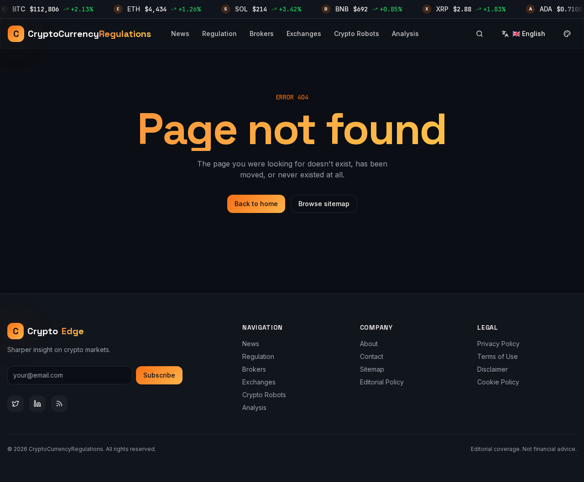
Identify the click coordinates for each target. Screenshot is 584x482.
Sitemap (372, 369)
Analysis (405, 33)
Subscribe (159, 375)
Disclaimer (492, 369)
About (369, 343)
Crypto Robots (356, 33)
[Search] (479, 34)
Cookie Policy (498, 382)
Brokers (262, 33)
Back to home (256, 203)
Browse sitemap (323, 203)
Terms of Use (497, 356)
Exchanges (304, 33)
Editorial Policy (382, 382)
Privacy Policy (498, 343)
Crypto (48, 331)
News (180, 33)
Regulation (219, 33)
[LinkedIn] (37, 403)
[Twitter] (15, 403)
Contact (371, 356)
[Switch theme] (567, 34)
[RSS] (59, 403)
